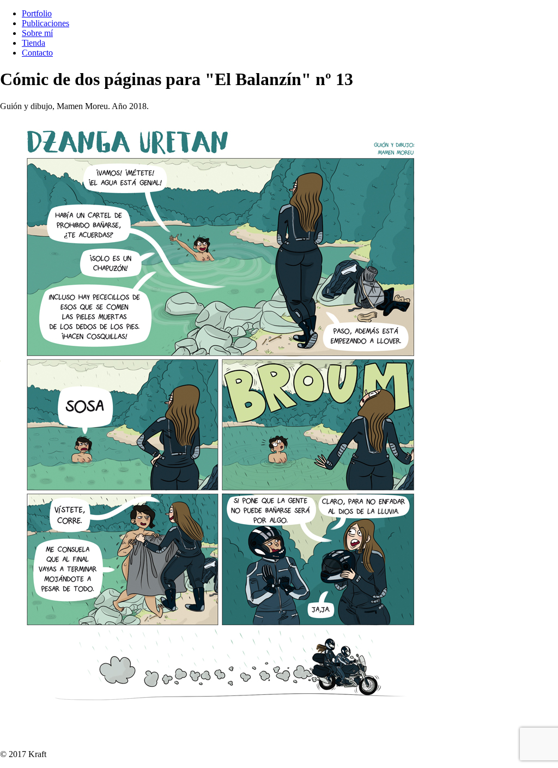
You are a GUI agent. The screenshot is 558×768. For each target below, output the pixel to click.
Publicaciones (45, 23)
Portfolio (37, 13)
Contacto (37, 52)
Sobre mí (37, 33)
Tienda (33, 42)
